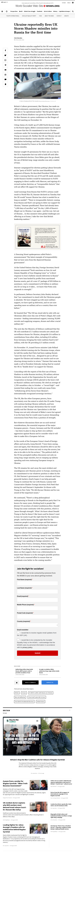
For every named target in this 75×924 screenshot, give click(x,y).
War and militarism (20, 697)
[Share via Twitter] (5, 55)
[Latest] (6, 12)
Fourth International (12, 16)
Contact (64, 2)
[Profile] (73, 3)
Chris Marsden (18, 38)
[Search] (73, 12)
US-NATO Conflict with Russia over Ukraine (40, 692)
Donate (66, 16)
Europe (24, 692)
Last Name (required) (24, 588)
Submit (37, 653)
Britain (17, 692)
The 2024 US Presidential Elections (24, 701)
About (68, 2)
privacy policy (27, 647)
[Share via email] (5, 69)
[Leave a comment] (5, 79)
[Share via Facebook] (5, 50)
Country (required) (23, 621)
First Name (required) (24, 579)
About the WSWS (49, 16)
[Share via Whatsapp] (5, 60)
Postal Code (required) (25, 613)
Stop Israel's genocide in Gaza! (36, 697)
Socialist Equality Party (29, 16)
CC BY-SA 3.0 (52, 101)
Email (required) (22, 596)
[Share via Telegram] (5, 65)
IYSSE (40, 16)
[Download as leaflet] (5, 74)
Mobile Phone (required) (25, 604)
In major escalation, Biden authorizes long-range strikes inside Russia (49, 670)
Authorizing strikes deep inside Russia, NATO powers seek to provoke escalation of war (24, 670)
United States (40, 701)
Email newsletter (22, 630)
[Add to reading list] (5, 84)
